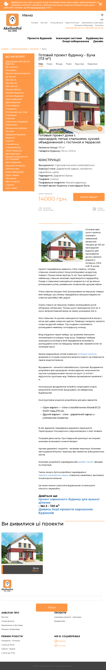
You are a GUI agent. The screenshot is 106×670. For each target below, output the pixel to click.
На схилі (10, 131)
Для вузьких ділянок (16, 128)
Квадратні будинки (16, 134)
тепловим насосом (87, 354)
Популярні (11, 70)
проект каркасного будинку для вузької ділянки (69, 501)
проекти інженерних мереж (53, 475)
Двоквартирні (13, 154)
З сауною (10, 118)
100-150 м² (34, 49)
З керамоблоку (13, 147)
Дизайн (98, 41)
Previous (43, 101)
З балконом (11, 125)
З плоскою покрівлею (17, 122)
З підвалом (11, 109)
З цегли (9, 141)
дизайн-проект (86, 462)
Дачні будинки (13, 162)
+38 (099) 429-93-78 (94, 28)
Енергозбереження (75, 41)
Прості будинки (14, 151)
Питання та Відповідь (84, 25)
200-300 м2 (12, 86)
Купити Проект (89, 197)
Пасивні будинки (15, 93)
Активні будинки (14, 96)
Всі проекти (12, 67)
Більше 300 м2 (13, 89)
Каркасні (10, 138)
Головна (34, 23)
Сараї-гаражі (12, 175)
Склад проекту (56, 23)
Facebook (62, 641)
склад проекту (101, 209)
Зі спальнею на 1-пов (16, 112)
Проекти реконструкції (18, 73)
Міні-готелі (11, 188)
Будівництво (94, 38)
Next (101, 101)
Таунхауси (11, 178)
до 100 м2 (11, 77)
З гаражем (11, 115)
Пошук (52, 607)
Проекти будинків (39, 38)
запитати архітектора (48, 209)
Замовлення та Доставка (92, 23)
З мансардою (12, 105)
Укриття (10, 185)
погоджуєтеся (38, 8)
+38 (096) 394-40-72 (74, 28)
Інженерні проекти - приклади (67, 617)
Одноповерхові (14, 99)
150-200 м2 (11, 83)
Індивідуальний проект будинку (18, 62)
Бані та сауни (12, 181)
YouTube (62, 646)
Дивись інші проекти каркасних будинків (66, 511)
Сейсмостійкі (12, 169)
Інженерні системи (69, 38)
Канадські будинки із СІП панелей (17, 158)
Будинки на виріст (15, 166)
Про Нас (44, 23)
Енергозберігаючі (15, 172)
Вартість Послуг (72, 23)
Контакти (99, 25)
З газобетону (12, 144)
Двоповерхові (13, 102)
